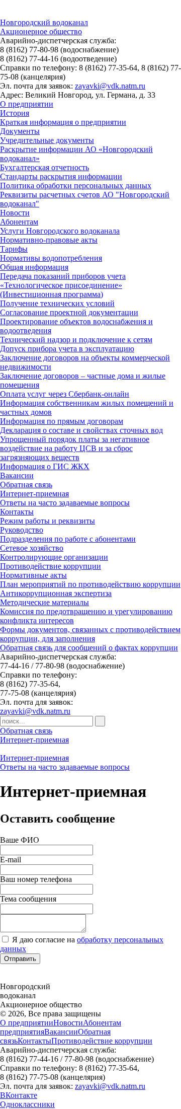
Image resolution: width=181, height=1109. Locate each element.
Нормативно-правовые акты (49, 240)
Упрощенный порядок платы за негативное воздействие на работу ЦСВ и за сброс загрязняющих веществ (74, 448)
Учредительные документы (47, 140)
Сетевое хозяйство (31, 548)
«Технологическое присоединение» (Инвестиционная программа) (61, 290)
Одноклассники (27, 1104)
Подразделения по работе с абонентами (68, 539)
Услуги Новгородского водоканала (60, 231)
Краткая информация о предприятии (63, 122)
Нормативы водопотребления (51, 258)
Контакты (17, 511)
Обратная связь (26, 484)
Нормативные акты (33, 575)
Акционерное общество (41, 31)
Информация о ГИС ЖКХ (44, 466)
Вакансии (17, 475)
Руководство (21, 530)
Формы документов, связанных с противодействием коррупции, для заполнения (90, 634)
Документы (20, 131)
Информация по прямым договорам (61, 421)
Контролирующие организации (54, 557)
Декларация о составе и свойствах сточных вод (81, 430)
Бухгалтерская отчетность (44, 167)
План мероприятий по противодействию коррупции (90, 584)
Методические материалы (44, 602)
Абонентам (19, 221)
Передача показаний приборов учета (63, 276)
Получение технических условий (57, 303)
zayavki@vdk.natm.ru (110, 86)
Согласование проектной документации (69, 312)
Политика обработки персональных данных (75, 185)
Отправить (20, 959)
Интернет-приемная (34, 493)
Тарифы (14, 249)
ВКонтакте (18, 1095)
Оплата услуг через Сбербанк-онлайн (64, 394)
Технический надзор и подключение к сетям (76, 339)
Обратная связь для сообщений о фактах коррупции (89, 647)
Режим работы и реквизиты (47, 520)
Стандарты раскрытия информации (61, 176)
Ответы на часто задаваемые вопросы (65, 502)
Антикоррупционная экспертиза (56, 593)
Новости (15, 212)
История (14, 113)
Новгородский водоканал (44, 22)
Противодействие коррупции (50, 566)
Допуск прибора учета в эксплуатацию (67, 348)
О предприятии (26, 104)
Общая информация (34, 267)
